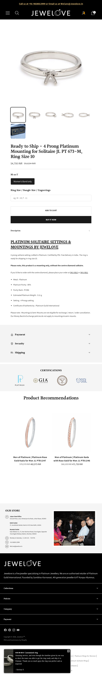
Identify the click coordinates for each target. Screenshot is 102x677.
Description (15, 230)
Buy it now (51, 219)
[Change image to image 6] (18, 131)
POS (5, 640)
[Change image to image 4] (67, 114)
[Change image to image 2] (34, 114)
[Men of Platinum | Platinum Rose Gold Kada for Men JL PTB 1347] (30, 432)
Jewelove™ (21, 637)
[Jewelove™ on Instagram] (13, 630)
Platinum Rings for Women (85, 656)
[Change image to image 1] (18, 114)
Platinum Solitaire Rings (78, 661)
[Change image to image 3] (51, 114)
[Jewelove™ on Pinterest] (9, 630)
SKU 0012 (74, 272)
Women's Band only (23, 181)
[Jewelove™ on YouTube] (18, 630)
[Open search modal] (17, 13)
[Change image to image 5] (83, 114)
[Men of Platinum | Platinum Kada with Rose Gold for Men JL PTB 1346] (71, 432)
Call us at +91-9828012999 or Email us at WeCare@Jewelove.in (51, 3)
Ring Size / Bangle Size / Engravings (30, 190)
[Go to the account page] (83, 13)
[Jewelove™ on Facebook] (5, 630)
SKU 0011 (84, 272)
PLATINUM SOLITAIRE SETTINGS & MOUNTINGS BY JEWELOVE (41, 244)
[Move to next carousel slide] (91, 434)
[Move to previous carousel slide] (11, 434)
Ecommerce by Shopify (18, 640)
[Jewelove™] (51, 13)
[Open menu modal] (7, 13)
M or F (14, 175)
